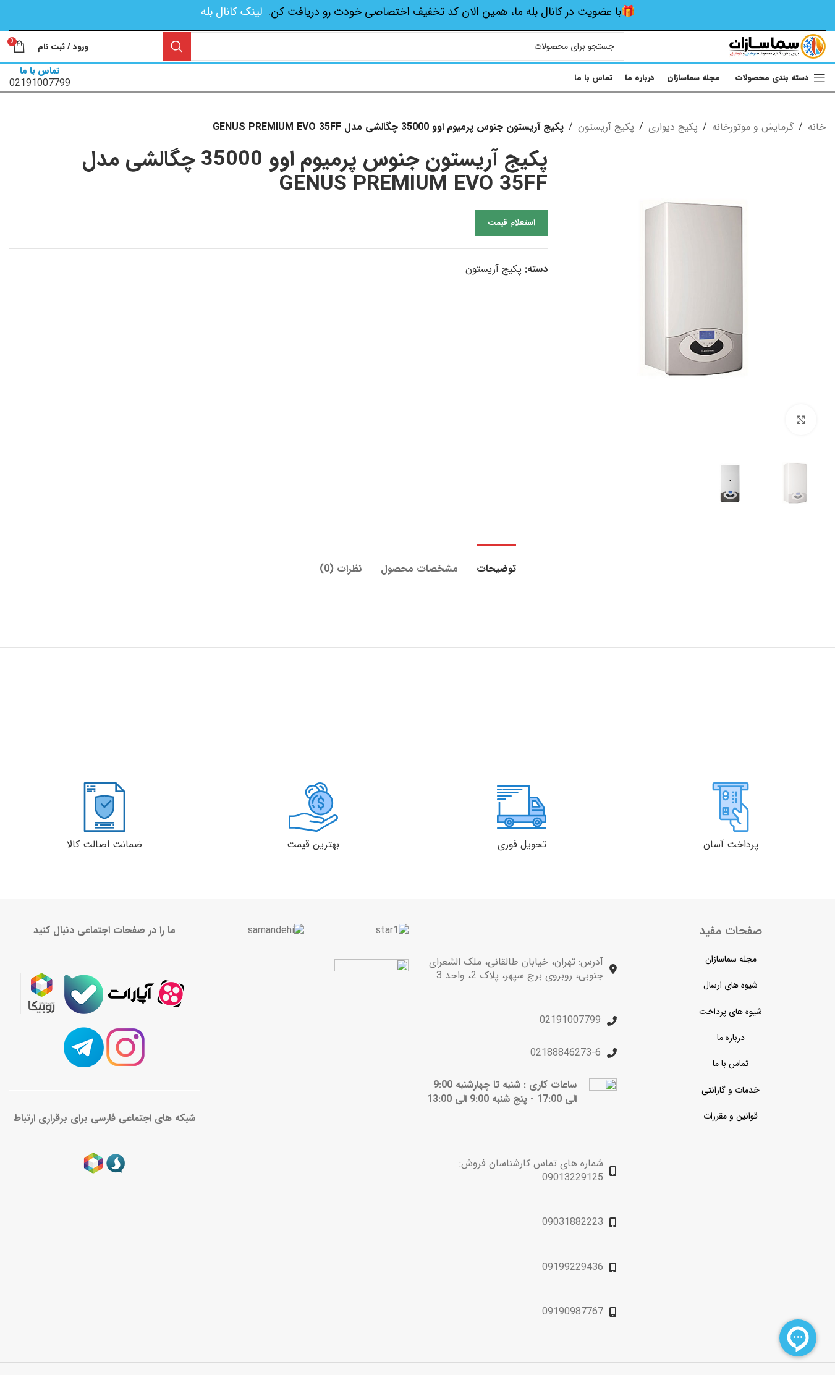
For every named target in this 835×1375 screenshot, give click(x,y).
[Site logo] (777, 46)
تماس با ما (730, 1063)
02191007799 (570, 1020)
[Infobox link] (39, 77)
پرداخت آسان (730, 844)
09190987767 (572, 1311)
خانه (817, 127)
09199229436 (572, 1267)
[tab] (496, 563)
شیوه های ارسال (730, 985)
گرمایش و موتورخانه (753, 127)
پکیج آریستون (606, 127)
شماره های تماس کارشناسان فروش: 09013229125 (531, 1170)
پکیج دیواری (673, 127)
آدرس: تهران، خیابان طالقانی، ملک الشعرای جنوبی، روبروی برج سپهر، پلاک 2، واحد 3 (516, 968)
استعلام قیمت (511, 222)
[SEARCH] (177, 46)
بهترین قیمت (313, 844)
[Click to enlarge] (801, 419)
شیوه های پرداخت (730, 1011)
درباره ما (731, 1037)
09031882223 (572, 1222)
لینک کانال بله (231, 11)
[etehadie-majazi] (371, 997)
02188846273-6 (565, 1052)
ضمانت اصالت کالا (104, 844)
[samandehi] (276, 930)
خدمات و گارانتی (730, 1090)
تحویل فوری (522, 844)
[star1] (392, 930)
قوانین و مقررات (730, 1116)
